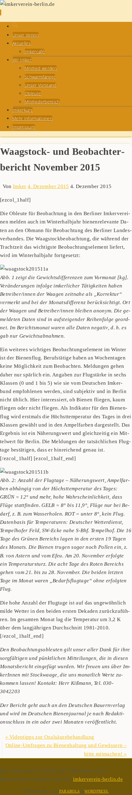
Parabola (69, 791)
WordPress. (96, 791)
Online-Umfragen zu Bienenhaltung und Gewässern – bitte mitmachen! (66, 749)
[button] (15, 26)
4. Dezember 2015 (48, 186)
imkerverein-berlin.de (98, 779)
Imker (19, 186)
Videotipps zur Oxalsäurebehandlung (49, 737)
